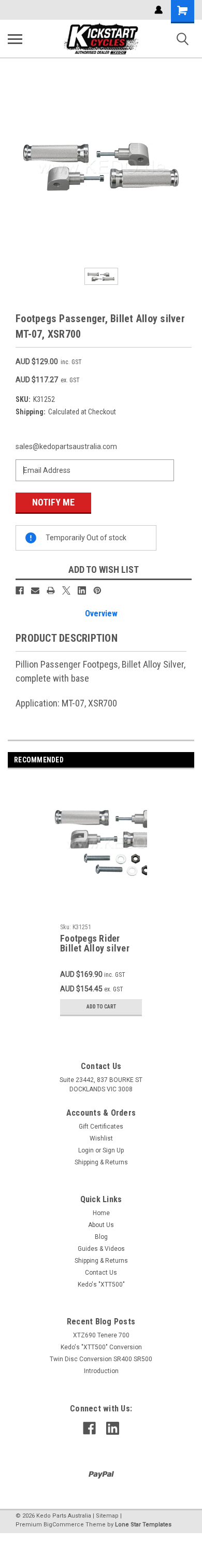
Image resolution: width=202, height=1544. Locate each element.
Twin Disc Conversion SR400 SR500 (101, 1359)
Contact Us (101, 1272)
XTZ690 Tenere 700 (101, 1335)
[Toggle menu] (15, 39)
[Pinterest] (97, 590)
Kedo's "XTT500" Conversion (101, 1347)
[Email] (35, 590)
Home (101, 1213)
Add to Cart (101, 1006)
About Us (101, 1225)
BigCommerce (64, 1524)
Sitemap (107, 1515)
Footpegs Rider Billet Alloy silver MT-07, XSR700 (94, 943)
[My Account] (158, 10)
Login (86, 1150)
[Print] (51, 590)
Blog (101, 1236)
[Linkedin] (82, 590)
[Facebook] (20, 590)
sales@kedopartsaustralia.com (66, 446)
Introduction (101, 1371)
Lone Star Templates (143, 1524)
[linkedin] (112, 1428)
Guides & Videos (101, 1248)
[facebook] (89, 1428)
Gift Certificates (101, 1126)
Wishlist (101, 1138)
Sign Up (113, 1150)
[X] (66, 590)
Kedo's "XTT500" (101, 1284)
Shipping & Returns (101, 1162)
